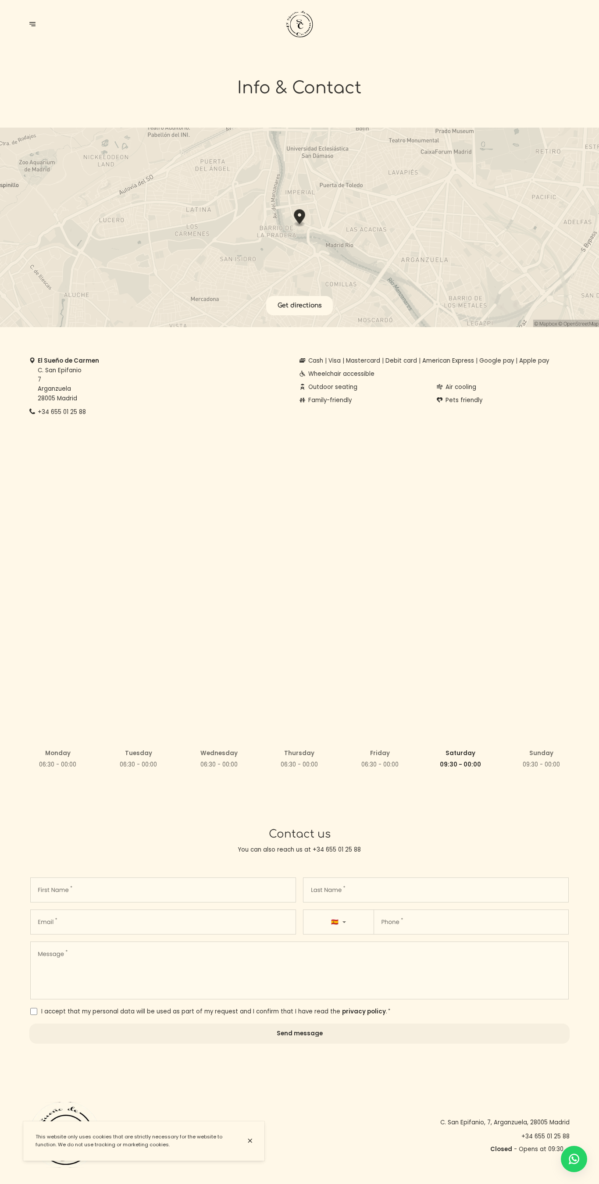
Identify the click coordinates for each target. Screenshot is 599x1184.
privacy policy (364, 1011)
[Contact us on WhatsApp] (574, 1159)
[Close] (250, 1140)
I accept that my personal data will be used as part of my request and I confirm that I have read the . (215, 1011)
